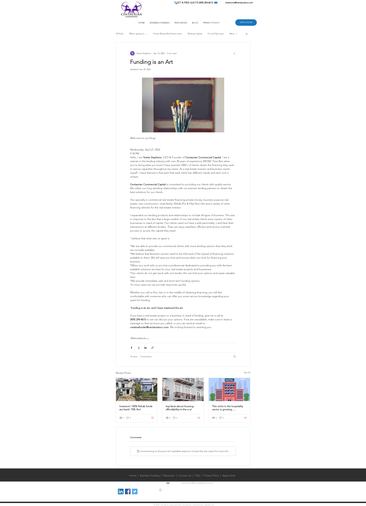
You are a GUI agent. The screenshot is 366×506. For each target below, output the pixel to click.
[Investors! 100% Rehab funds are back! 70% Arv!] (136, 389)
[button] (181, 22)
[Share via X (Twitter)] (138, 347)
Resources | (170, 475)
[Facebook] (128, 491)
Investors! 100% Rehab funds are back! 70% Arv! (135, 408)
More (232, 33)
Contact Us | (186, 475)
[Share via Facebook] (131, 347)
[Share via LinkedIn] (145, 347)
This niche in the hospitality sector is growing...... (227, 408)
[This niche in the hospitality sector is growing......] (229, 389)
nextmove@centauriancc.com (239, 3)
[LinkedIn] (121, 491)
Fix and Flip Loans (216, 33)
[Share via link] (152, 347)
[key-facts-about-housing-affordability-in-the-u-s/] (183, 389)
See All (247, 372)
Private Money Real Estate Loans (167, 33)
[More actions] (234, 53)
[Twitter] (135, 491)
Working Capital (195, 33)
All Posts (119, 33)
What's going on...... (138, 33)
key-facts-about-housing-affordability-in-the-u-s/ (180, 408)
